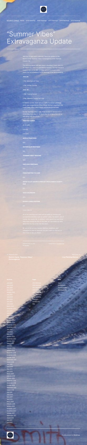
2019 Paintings (30, 20)
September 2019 (11, 359)
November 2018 (11, 383)
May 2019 (9, 369)
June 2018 (10, 394)
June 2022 (10, 331)
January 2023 (11, 322)
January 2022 (11, 336)
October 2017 (11, 413)
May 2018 (9, 397)
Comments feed (62, 287)
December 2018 (11, 380)
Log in (60, 283)
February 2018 (11, 404)
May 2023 (10, 315)
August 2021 (10, 343)
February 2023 (11, 320)
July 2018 (9, 392)
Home (22, 20)
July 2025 (9, 294)
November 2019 (11, 355)
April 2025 (10, 299)
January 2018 (11, 406)
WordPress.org (62, 290)
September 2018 (11, 387)
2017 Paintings (53, 20)
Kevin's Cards (13, 21)
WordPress (77, 435)
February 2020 (11, 348)
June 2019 (10, 366)
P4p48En (26, 245)
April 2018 (10, 399)
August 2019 (10, 362)
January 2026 (11, 292)
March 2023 (10, 317)
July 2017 (9, 420)
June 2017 (10, 422)
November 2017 (11, 411)
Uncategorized (60, 243)
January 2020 (11, 350)
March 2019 (10, 373)
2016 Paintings (64, 20)
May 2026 (10, 287)
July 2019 (9, 364)
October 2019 (11, 357)
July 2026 (9, 283)
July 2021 (9, 345)
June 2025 (10, 297)
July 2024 (10, 301)
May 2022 (10, 334)
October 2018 (11, 385)
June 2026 (10, 285)
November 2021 (11, 338)
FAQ (33, 303)
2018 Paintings (42, 20)
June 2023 (10, 313)
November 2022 (11, 327)
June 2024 (10, 303)
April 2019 (10, 371)
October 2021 (11, 341)
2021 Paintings (36, 297)
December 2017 (11, 408)
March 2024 (10, 306)
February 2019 (11, 376)
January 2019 (11, 378)
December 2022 (11, 324)
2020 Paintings (36, 294)
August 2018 (10, 390)
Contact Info (36, 301)
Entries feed (61, 285)
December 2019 (11, 352)
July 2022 (9, 329)
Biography (35, 299)
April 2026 (10, 290)
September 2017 (11, 415)
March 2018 (10, 401)
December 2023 (11, 308)
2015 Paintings (75, 20)
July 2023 (9, 311)
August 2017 (10, 417)
